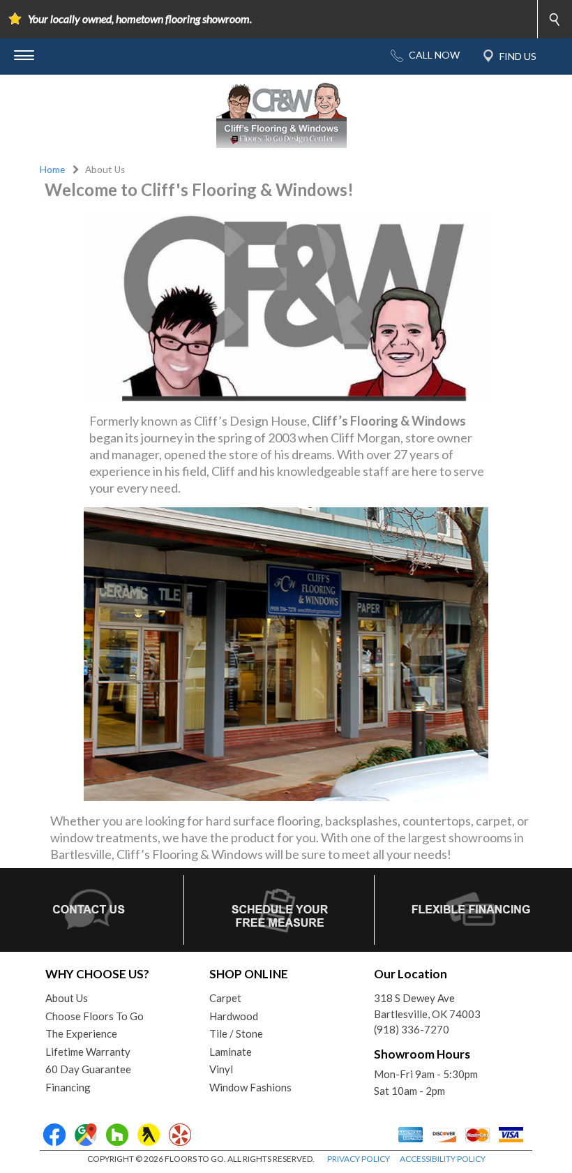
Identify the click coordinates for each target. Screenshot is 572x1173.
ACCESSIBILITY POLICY (443, 1158)
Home (52, 169)
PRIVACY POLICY (358, 1158)
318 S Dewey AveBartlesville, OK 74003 (427, 1006)
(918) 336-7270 (411, 1029)
